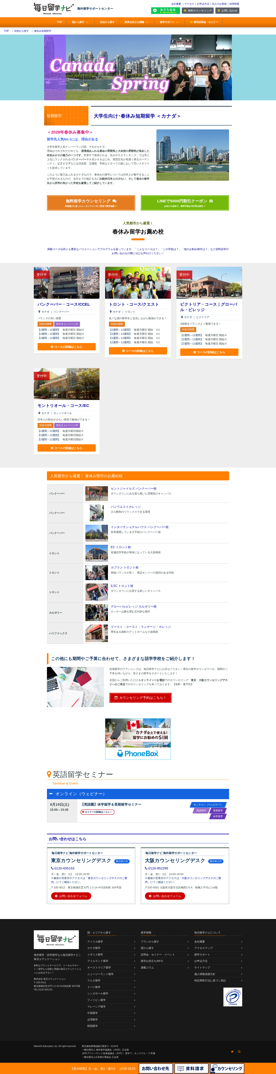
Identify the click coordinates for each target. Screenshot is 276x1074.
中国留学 (92, 1012)
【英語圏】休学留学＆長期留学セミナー (111, 804)
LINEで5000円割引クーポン (182, 203)
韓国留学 (92, 1025)
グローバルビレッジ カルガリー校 (134, 606)
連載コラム (147, 967)
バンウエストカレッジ (126, 506)
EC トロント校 (121, 547)
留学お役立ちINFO (152, 960)
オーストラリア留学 (99, 967)
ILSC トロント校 (122, 585)
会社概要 (176, 3)
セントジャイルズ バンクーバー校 (134, 488)
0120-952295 (158, 868)
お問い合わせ (229, 10)
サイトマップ (202, 967)
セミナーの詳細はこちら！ (98, 812)
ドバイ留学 (93, 987)
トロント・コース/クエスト (134, 304)
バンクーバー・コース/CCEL (64, 304)
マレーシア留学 (96, 1006)
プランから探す (150, 941)
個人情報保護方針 (204, 974)
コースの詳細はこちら (68, 346)
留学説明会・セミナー (206, 22)
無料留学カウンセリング (90, 203)
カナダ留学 (93, 947)
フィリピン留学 (96, 999)
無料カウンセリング (199, 10)
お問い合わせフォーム (72, 896)
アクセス (189, 3)
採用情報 (234, 3)
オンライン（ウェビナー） (81, 793)
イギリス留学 (95, 954)
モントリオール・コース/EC (63, 405)
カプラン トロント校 (125, 567)
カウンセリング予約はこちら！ (143, 698)
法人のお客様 (219, 3)
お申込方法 (203, 3)
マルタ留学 (93, 980)
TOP (59, 22)
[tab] (138, 794)
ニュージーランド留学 (100, 974)
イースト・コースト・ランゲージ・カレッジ (141, 626)
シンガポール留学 (97, 993)
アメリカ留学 (95, 941)
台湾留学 (92, 1019)
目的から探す (107, 22)
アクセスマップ (203, 947)
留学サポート (167, 22)
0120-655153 (64, 868)
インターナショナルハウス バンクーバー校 (140, 527)
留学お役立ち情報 (134, 22)
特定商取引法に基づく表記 (210, 980)
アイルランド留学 (97, 960)
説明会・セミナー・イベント (158, 954)
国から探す (78, 22)
